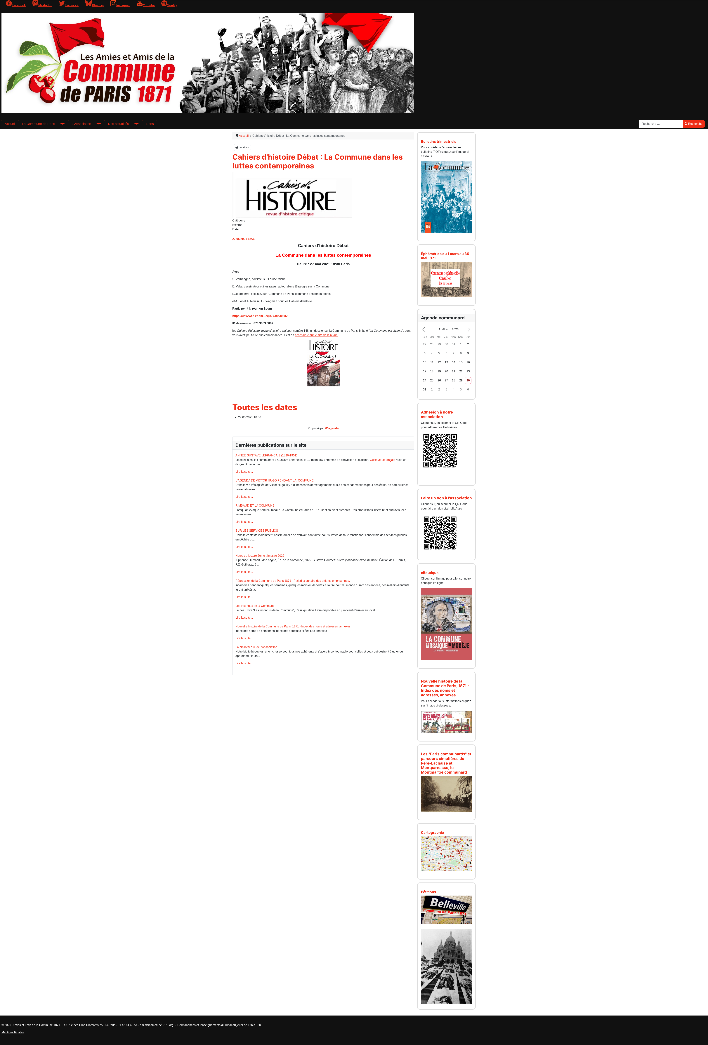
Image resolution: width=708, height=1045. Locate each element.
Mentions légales (12, 1032)
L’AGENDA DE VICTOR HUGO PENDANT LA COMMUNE (274, 480)
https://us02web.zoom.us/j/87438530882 (260, 315)
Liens (150, 124)
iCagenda (332, 428)
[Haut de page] (701, 1038)
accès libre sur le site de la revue (316, 335)
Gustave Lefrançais (382, 459)
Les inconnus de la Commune (255, 605)
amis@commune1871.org (156, 1025)
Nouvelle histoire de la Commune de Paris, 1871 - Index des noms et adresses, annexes (292, 626)
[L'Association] (96, 123)
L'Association (81, 124)
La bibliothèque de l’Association (256, 647)
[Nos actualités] (134, 123)
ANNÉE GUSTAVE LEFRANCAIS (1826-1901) (266, 455)
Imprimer (243, 147)
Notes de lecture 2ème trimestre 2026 (259, 555)
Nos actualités (118, 124)
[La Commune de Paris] (60, 123)
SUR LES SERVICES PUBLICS (256, 530)
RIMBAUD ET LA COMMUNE (255, 505)
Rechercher (695, 123)
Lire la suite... (244, 471)
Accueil (10, 124)
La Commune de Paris (38, 124)
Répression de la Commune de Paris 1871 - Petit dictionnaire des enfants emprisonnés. (292, 580)
